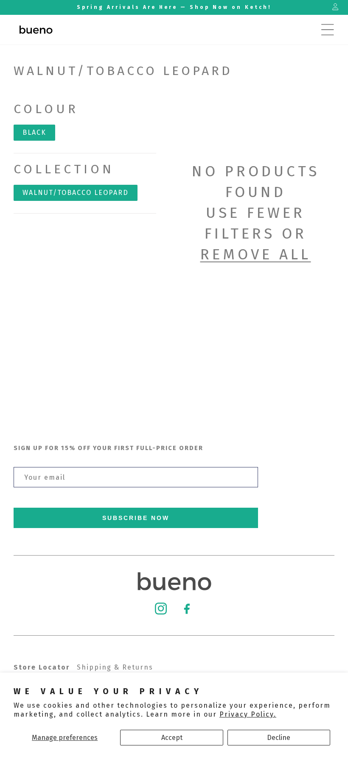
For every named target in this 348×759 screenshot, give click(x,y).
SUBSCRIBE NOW (135, 517)
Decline (278, 738)
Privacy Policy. (247, 714)
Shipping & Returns (115, 667)
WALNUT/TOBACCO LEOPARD (75, 193)
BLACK (34, 132)
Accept (171, 738)
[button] (327, 29)
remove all (255, 254)
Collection (64, 169)
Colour (46, 109)
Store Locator (42, 667)
